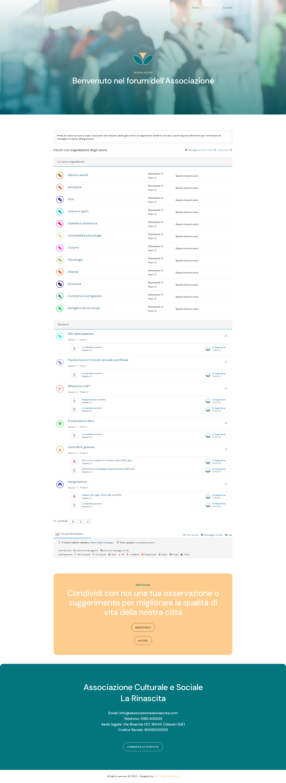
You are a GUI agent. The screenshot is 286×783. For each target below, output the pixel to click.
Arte (71, 199)
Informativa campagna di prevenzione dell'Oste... (109, 468)
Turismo (73, 247)
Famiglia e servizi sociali (84, 308)
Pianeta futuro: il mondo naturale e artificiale (98, 360)
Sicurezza (74, 284)
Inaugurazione (77, 482)
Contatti (227, 8)
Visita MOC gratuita (81, 447)
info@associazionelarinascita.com (148, 713)
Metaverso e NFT (79, 386)
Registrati (143, 627)
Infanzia (73, 272)
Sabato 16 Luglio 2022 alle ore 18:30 (102, 494)
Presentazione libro (81, 421)
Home (195, 8)
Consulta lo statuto (143, 746)
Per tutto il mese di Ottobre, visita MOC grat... (108, 460)
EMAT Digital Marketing (166, 776)
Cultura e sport (78, 211)
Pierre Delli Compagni (102, 542)
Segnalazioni (211, 8)
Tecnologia (75, 259)
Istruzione (74, 187)
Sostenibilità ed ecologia (84, 235)
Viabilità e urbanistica (82, 223)
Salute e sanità (78, 175)
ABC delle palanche (81, 334)
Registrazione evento (94, 399)
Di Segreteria (219, 347)
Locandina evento (92, 347)
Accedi (143, 640)
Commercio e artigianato (85, 296)
